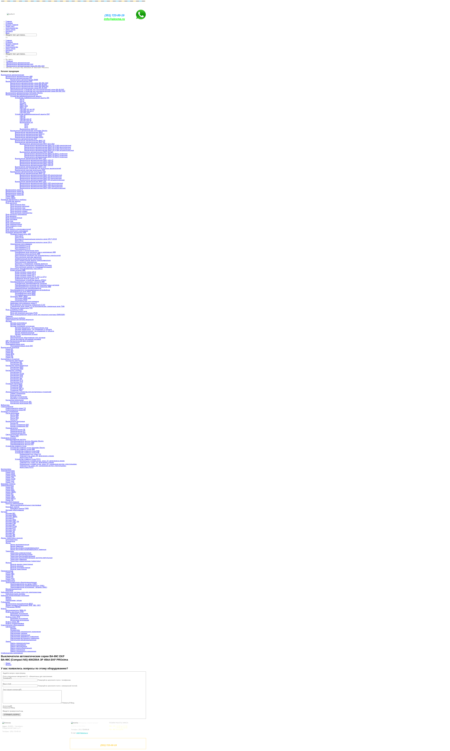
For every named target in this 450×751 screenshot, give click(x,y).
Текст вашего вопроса (12, 689)
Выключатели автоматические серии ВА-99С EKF (26, 66)
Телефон (7, 678)
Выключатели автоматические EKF (20, 64)
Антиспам (7, 706)
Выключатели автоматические (18, 63)
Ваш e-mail (7, 684)
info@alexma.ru (114, 19)
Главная (10, 61)
